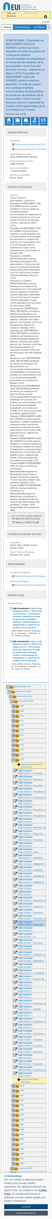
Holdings (7, 27)
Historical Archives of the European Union (32, 576)
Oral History (39, 27)
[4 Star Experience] (34, 13)
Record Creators (22, 27)
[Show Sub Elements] (13, 707)
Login (44, 21)
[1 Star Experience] (25, 13)
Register (22, 515)
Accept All (26, 1207)
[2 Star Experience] (28, 13)
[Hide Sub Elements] (8, 687)
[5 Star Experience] (37, 13)
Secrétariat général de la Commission (31, 149)
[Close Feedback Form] (45, 16)
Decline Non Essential (26, 1213)
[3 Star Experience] (31, 13)
